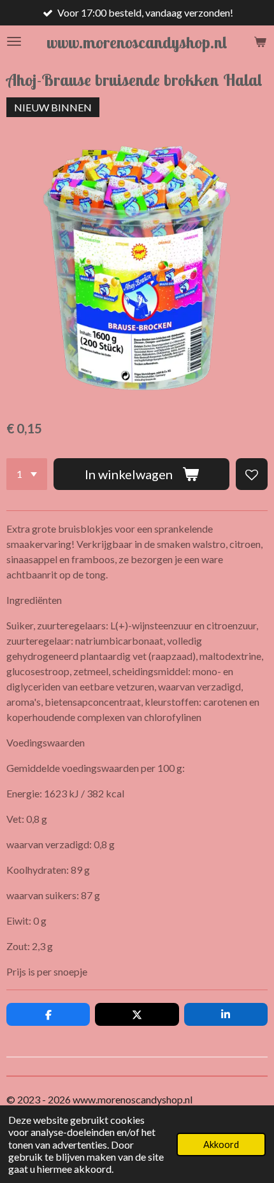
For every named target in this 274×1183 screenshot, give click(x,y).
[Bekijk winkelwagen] (260, 41)
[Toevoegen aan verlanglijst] (252, 474)
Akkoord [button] (221, 1144)
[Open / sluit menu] (14, 41)
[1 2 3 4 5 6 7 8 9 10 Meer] (26, 474)
